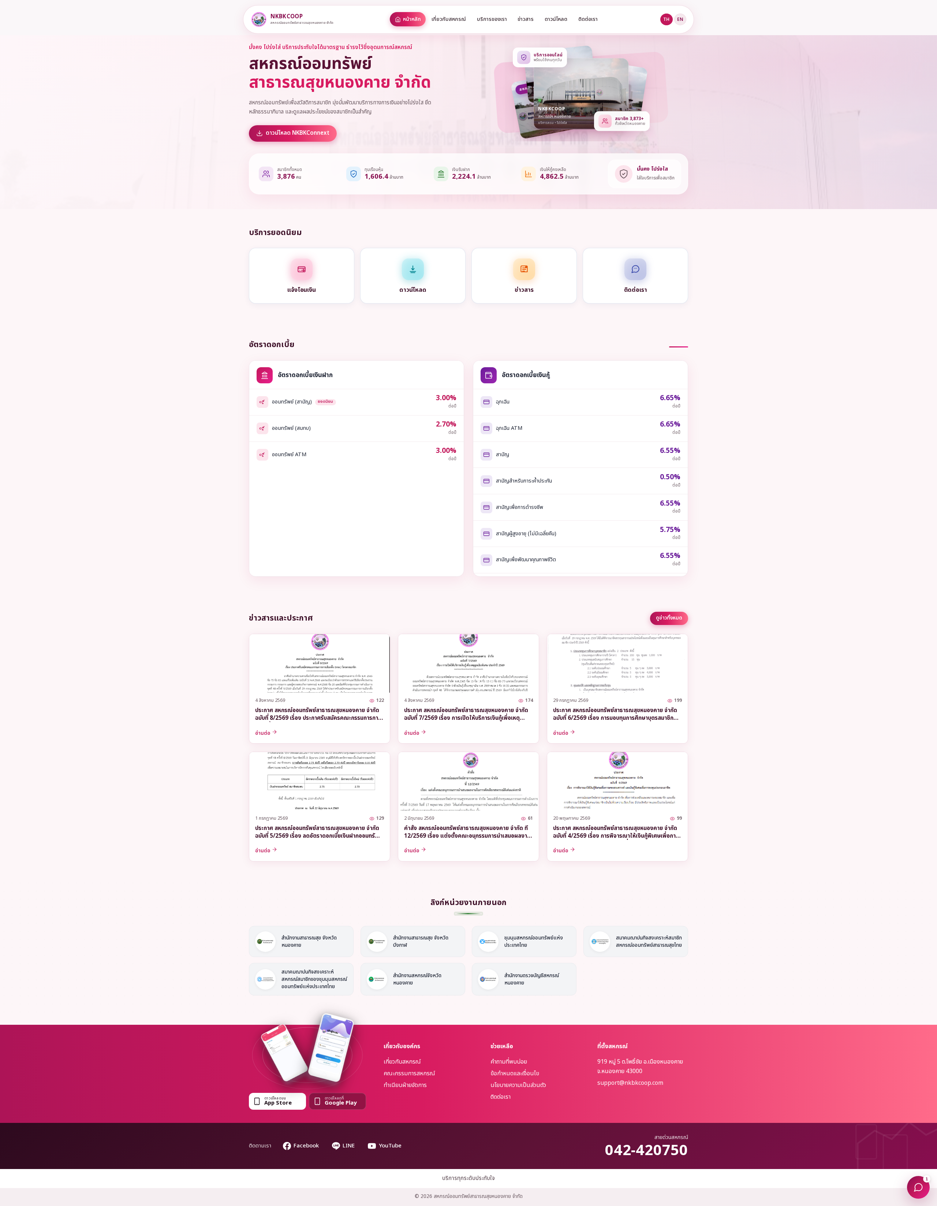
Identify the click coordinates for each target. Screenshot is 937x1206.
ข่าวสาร (526, 19)
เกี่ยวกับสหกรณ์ (449, 19)
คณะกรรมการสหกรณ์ (409, 1073)
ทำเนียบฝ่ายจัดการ (405, 1085)
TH (666, 19)
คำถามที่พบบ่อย (508, 1061)
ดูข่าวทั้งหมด (669, 618)
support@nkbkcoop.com (630, 1083)
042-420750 (646, 1151)
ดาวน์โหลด (556, 19)
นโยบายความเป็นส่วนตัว (518, 1085)
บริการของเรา (492, 19)
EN (680, 19)
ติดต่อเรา (588, 19)
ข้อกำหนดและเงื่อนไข (514, 1073)
